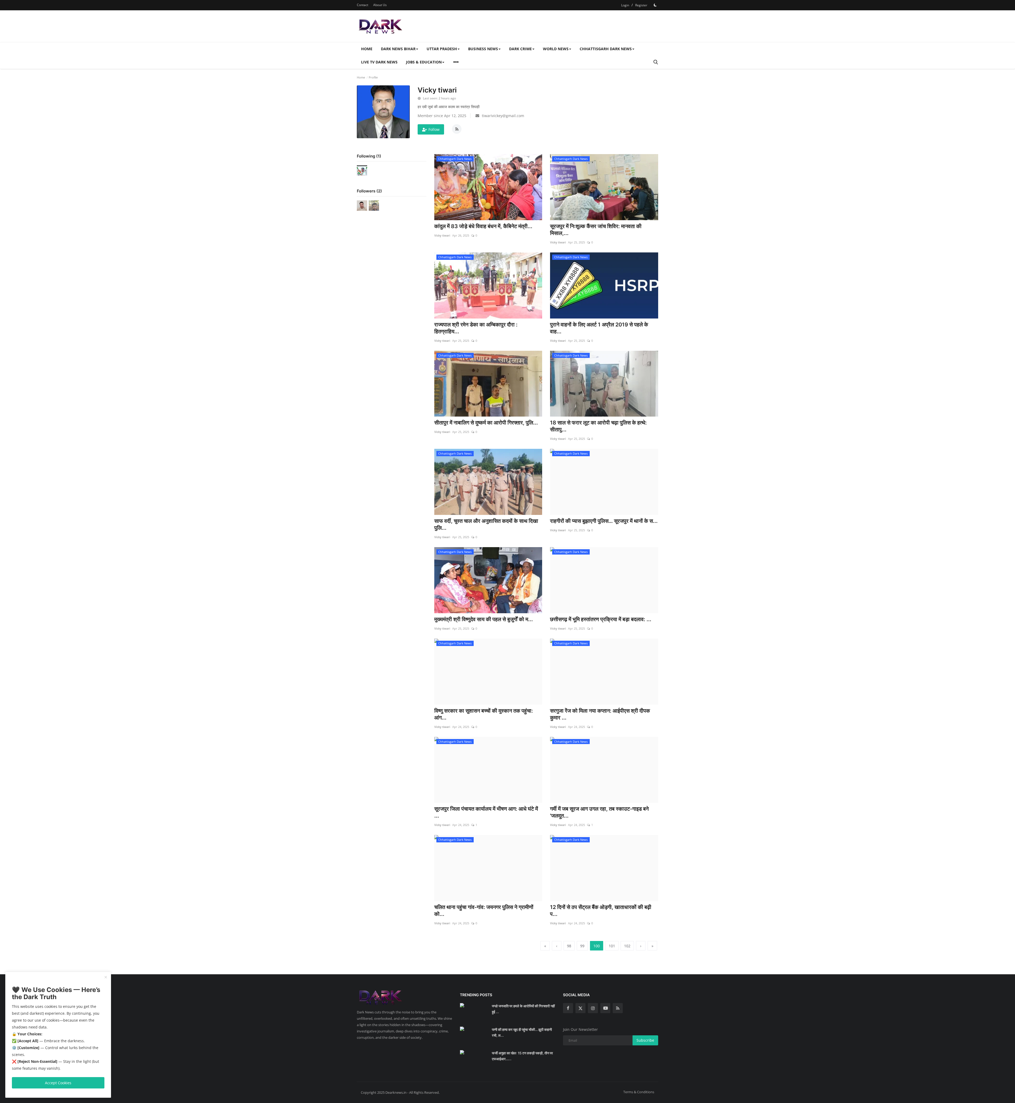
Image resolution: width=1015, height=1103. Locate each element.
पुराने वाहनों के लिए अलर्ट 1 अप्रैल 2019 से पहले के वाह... (599, 328)
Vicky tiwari (442, 235)
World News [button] (556, 48)
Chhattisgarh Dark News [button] (606, 48)
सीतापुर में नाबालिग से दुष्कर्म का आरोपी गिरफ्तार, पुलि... (486, 422)
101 (612, 945)
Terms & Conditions (638, 1092)
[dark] (655, 5)
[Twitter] (580, 1008)
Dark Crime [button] (520, 48)
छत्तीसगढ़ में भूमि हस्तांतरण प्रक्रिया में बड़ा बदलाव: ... (600, 619)
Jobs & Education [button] (424, 61)
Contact (362, 5)
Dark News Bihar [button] (398, 48)
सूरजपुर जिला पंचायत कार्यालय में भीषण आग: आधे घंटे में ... (486, 812)
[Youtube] (605, 1008)
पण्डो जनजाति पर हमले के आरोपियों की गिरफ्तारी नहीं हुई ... (523, 1009)
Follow (434, 129)
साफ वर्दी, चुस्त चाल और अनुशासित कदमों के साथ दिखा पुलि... (486, 524)
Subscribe (645, 1040)
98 (569, 945)
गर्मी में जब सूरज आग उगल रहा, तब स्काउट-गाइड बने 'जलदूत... (599, 812)
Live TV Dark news (379, 61)
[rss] (618, 1008)
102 (627, 945)
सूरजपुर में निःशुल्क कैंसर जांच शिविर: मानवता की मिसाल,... (596, 229)
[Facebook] (568, 1008)
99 (582, 945)
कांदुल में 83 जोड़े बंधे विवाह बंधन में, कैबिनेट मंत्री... (483, 226)
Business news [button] (483, 48)
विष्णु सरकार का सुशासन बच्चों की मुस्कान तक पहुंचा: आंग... (483, 714)
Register (641, 5)
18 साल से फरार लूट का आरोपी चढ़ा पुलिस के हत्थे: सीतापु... (598, 426)
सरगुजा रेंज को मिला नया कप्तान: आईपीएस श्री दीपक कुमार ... (600, 714)
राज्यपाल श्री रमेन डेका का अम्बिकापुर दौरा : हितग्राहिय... (476, 328)
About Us (380, 5)
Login (625, 5)
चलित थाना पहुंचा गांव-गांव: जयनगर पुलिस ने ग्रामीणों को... (483, 910)
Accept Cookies (58, 1082)
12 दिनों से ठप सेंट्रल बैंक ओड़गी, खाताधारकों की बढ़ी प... (600, 910)
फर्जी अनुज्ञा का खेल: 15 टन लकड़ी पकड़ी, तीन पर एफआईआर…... (522, 1056)
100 (596, 945)
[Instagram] (593, 1008)
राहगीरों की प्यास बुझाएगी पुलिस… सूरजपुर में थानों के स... (604, 521)
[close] (105, 977)
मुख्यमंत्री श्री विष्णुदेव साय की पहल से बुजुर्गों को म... (483, 619)
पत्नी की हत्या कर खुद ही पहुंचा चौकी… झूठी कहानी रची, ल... (522, 1032)
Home (366, 48)
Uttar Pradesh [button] (442, 48)
